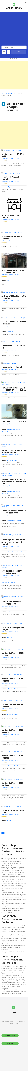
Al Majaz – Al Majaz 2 (12, 714)
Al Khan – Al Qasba (12, 740)
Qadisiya (9, 611)
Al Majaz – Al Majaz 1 (12, 460)
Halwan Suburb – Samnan (14, 520)
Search (18, 51)
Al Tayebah (10, 187)
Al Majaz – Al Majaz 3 (12, 765)
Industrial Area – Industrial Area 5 (15, 552)
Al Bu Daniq (10, 663)
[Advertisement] (14, 31)
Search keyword (3, 47)
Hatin (8, 280)
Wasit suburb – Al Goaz (13, 793)
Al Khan (9, 820)
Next (20, 833)
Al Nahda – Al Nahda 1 (12, 688)
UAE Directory (14, 8)
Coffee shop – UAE (6, 93)
